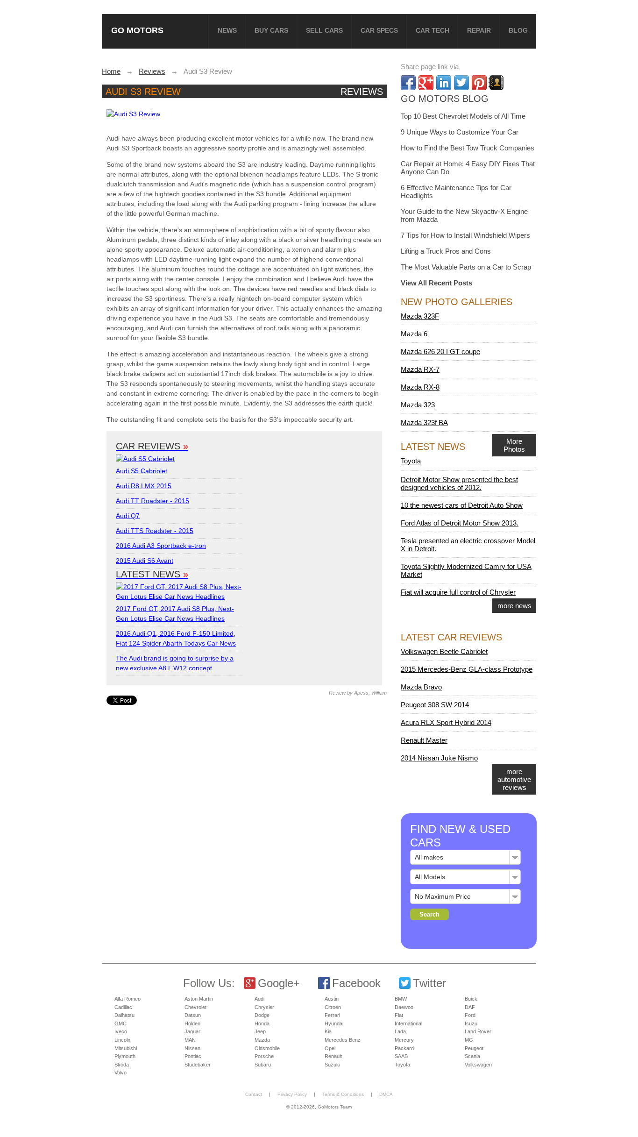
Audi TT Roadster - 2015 (152, 501)
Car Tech (432, 30)
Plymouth (124, 1056)
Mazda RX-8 (420, 387)
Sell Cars (324, 30)
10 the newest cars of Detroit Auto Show (462, 505)
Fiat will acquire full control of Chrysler (458, 592)
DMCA (386, 1094)
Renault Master (424, 740)
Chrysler (264, 1007)
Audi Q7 (128, 515)
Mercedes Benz (343, 1040)
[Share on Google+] (425, 82)
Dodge (262, 1015)
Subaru (263, 1064)
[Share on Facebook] (408, 82)
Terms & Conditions (343, 1094)
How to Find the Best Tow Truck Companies (467, 148)
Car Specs (379, 30)
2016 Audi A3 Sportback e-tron (161, 545)
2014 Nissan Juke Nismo (439, 758)
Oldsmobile (267, 1048)
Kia (328, 1031)
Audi (259, 999)
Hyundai (334, 1023)
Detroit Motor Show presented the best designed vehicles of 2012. (459, 483)
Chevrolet (195, 1007)
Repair (479, 30)
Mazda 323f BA (424, 422)
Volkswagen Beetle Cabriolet (444, 651)
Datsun (192, 1015)
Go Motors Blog (445, 98)
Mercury (404, 1040)
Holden (192, 1023)
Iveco (120, 1031)
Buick (471, 999)
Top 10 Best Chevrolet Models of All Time (463, 116)
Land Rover (478, 1031)
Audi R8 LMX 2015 (143, 486)
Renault (333, 1056)
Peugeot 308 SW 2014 (435, 705)
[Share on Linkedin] (443, 82)
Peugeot (474, 1048)
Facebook (356, 983)
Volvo (120, 1072)
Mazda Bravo (421, 687)
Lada (400, 1031)
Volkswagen (478, 1064)
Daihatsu (124, 1015)
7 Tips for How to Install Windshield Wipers (465, 235)
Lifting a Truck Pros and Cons (446, 251)
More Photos (514, 445)
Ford (470, 1015)
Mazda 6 (414, 334)
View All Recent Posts (436, 283)
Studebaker (197, 1064)
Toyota (411, 461)
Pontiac (192, 1056)
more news (514, 606)
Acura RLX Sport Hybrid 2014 (446, 722)
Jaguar (192, 1031)
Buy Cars (271, 30)
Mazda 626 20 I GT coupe (440, 351)
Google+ (279, 983)
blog (518, 30)
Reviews (361, 91)
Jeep (260, 1031)
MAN (190, 1040)
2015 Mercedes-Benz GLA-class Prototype (466, 669)
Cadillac (123, 1007)
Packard (404, 1048)
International (408, 1023)
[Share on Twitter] (461, 82)
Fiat (399, 1015)
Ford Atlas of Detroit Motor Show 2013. (459, 523)
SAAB (401, 1056)
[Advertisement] (245, 770)
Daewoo (404, 1007)
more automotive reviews (514, 779)
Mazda (262, 1040)
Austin (332, 999)
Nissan (192, 1048)
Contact (253, 1094)
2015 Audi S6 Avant (144, 560)
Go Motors (137, 30)
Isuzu (471, 1023)
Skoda (121, 1064)
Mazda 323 (418, 405)
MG (469, 1040)
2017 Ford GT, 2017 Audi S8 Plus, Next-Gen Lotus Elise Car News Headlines (175, 613)
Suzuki (332, 1064)
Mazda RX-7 (420, 369)
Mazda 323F (420, 316)
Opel (330, 1048)
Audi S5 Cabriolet (141, 471)
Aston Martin (198, 999)
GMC (120, 1023)
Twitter (429, 983)
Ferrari (332, 1015)
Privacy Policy (292, 1094)
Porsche (264, 1056)
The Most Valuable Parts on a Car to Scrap (466, 267)
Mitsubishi (125, 1048)
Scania (472, 1056)
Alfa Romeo (127, 999)
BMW (401, 999)
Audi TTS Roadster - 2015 (154, 530)
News (227, 30)
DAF (470, 1007)
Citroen (333, 1007)
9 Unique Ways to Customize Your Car (459, 132)
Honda (262, 1023)
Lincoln (122, 1040)
